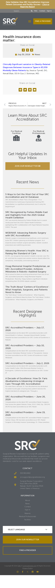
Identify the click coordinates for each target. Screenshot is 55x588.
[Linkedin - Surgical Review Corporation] (33, 572)
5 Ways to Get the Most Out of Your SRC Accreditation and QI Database (27, 196)
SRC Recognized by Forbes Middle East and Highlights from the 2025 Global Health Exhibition (26, 215)
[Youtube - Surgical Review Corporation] (37, 572)
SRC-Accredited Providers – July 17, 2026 (24, 329)
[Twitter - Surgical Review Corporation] (28, 572)
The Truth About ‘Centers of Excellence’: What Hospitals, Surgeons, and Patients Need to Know (27, 289)
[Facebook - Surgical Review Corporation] (23, 572)
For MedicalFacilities (16, 132)
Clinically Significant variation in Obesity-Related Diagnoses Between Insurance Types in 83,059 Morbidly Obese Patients (26, 67)
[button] (29, 21)
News (37, 54)
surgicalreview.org (29, 566)
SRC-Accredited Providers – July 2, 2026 (27, 363)
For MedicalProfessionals (38, 132)
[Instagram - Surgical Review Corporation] (18, 572)
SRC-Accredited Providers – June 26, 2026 (25, 398)
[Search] (31, 11)
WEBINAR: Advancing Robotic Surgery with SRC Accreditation (25, 234)
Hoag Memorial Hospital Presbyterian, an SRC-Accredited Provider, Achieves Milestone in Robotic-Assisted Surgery (27, 269)
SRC (19, 566)
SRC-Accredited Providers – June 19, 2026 (25, 414)
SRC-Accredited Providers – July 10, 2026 (25, 347)
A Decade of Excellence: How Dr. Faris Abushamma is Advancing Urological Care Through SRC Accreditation (26, 381)
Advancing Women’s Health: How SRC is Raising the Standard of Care (26, 252)
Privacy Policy (28, 568)
